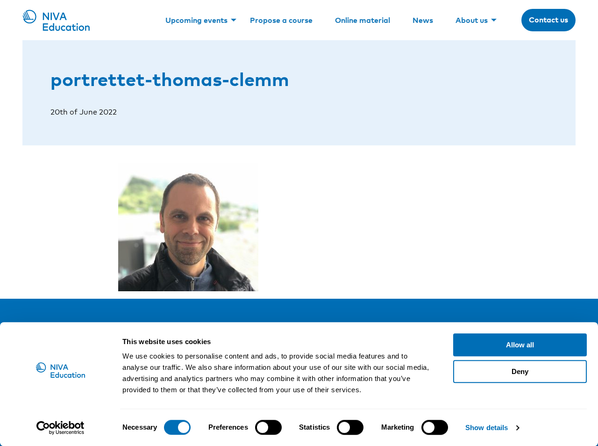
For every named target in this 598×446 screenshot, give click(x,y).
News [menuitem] (423, 20)
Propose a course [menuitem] (281, 20)
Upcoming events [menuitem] (196, 20)
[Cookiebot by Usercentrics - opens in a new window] (60, 428)
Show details (486, 428)
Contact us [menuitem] (548, 19)
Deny (520, 371)
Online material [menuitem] (362, 20)
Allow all (520, 345)
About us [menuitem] (472, 20)
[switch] (268, 427)
